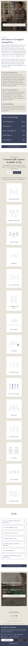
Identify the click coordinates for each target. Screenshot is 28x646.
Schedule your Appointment (14, 146)
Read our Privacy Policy (8, 631)
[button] (25, 2)
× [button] (26, 626)
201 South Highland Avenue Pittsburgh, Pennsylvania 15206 (14, 624)
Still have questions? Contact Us (14, 565)
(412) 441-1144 (14, 618)
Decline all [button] (20, 640)
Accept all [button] (7, 640)
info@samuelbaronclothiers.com (14, 621)
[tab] (9, 172)
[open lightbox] (14, 191)
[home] (7, 2)
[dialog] (14, 635)
